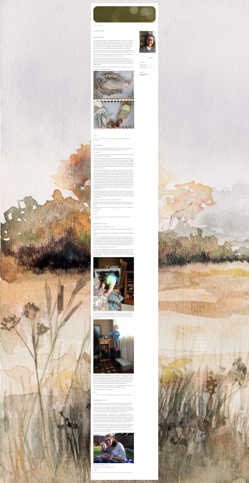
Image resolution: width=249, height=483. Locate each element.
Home (94, 25)
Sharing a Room (98, 37)
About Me (100, 25)
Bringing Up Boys (100, 181)
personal (115, 216)
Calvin (110, 138)
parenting (114, 138)
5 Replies (95, 135)
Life (104, 138)
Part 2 (97, 467)
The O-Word (97, 145)
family (110, 394)
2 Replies (95, 214)
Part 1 (97, 226)
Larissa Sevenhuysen (128, 394)
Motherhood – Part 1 (100, 400)
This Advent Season (143, 67)
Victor (117, 138)
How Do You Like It (143, 64)
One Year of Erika (142, 66)
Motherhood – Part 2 (100, 224)
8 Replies (95, 392)
